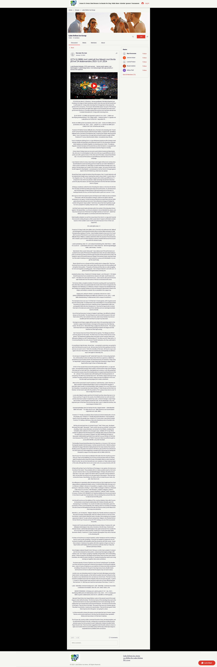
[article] (94, 349)
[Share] (117, 53)
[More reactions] (77, 638)
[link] (74, 43)
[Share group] (147, 37)
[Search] (133, 36)
